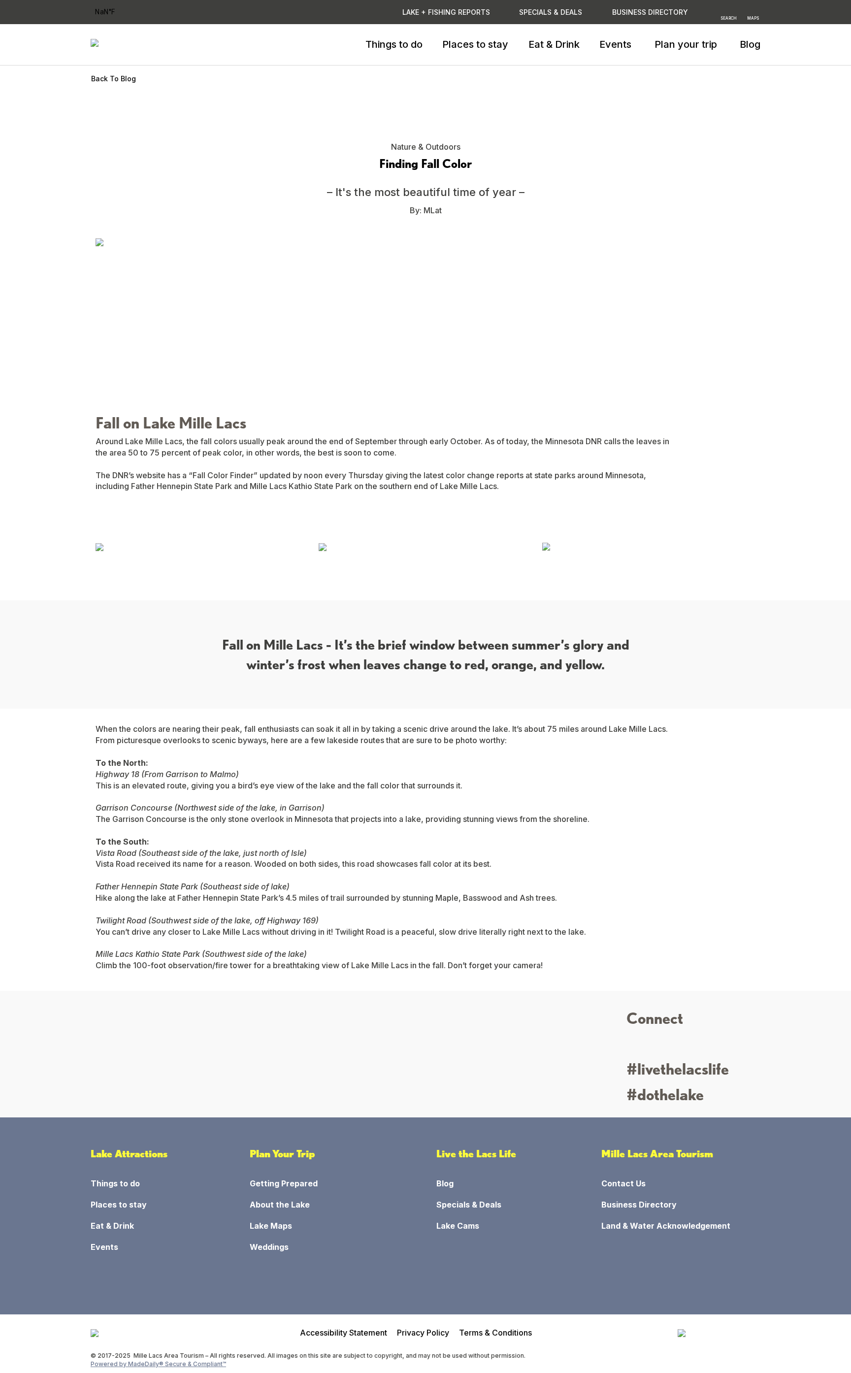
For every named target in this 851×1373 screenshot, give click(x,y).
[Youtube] (689, 1045)
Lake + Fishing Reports (446, 12)
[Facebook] (653, 1045)
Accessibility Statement (343, 1333)
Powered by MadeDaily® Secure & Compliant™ (158, 1364)
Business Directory (639, 1205)
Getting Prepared (284, 1183)
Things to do (394, 44)
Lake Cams (457, 1226)
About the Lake (280, 1205)
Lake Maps (271, 1226)
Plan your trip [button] (686, 44)
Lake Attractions (129, 1154)
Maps (753, 18)
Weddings (269, 1247)
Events (104, 1247)
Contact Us (623, 1183)
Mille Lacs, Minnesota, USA (118, 12)
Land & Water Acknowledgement (665, 1226)
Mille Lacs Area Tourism (657, 1154)
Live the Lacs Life (476, 1154)
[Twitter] (671, 1045)
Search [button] (728, 18)
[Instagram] (634, 1045)
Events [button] (615, 44)
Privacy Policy (423, 1333)
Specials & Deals (550, 12)
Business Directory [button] (650, 12)
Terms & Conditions (495, 1333)
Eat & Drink (554, 44)
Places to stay (475, 44)
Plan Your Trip (282, 1154)
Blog (750, 44)
